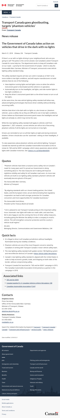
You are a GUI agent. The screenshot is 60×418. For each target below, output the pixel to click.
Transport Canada (15, 17)
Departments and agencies (38, 350)
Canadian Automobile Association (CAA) (21, 286)
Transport (36, 327)
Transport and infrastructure (19, 330)
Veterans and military (36, 382)
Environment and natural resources (12, 386)
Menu (6, 12)
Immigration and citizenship (10, 364)
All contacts (5, 350)
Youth (32, 386)
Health (4, 379)
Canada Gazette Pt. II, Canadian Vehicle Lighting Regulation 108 (29, 283)
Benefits (4, 375)
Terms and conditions (8, 410)
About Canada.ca (7, 407)
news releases (48, 330)
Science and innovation (37, 375)
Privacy (4, 414)
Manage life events (35, 390)
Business (4, 371)
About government (7, 354)
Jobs (3, 360)
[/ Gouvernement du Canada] (13, 5)
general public (36, 330)
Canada (4, 330)
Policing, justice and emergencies (40, 360)
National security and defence (11, 390)
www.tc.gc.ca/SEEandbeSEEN (38, 151)
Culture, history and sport (9, 393)
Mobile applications (7, 403)
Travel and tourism (7, 368)
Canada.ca (5, 17)
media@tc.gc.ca (7, 322)
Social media (5, 399)
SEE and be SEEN (13, 280)
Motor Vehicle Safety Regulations (45, 253)
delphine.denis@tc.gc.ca (10, 311)
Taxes (3, 382)
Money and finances (36, 371)
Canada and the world (36, 368)
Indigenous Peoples (36, 379)
